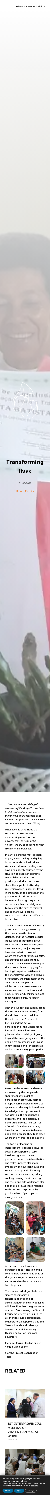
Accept (7, 1490)
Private (19, 6)
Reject (19, 1490)
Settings (31, 1490)
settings (34, 1486)
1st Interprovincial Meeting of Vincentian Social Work (24, 1429)
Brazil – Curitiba (25, 491)
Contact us (29, 6)
